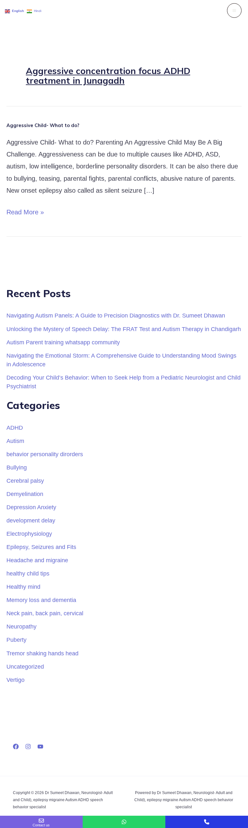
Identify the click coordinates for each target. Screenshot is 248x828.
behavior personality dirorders (44, 454)
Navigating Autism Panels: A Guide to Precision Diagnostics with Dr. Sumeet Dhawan (115, 315)
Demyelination (24, 493)
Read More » (25, 211)
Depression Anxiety (31, 507)
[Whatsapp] (124, 822)
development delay (30, 520)
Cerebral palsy (25, 480)
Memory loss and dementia (41, 600)
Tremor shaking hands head (42, 653)
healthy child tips (27, 573)
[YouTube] (40, 746)
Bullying (16, 467)
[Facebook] (16, 746)
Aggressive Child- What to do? (42, 125)
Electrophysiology (29, 533)
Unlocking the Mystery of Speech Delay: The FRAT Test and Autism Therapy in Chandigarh (123, 329)
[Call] (206, 822)
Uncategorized (25, 666)
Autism (15, 440)
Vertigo (15, 679)
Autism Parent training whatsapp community (63, 342)
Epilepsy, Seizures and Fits (41, 546)
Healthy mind (23, 586)
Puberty (16, 639)
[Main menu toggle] (234, 10)
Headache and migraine (37, 560)
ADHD (14, 427)
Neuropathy (21, 626)
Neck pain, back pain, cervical (44, 613)
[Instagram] (28, 746)
